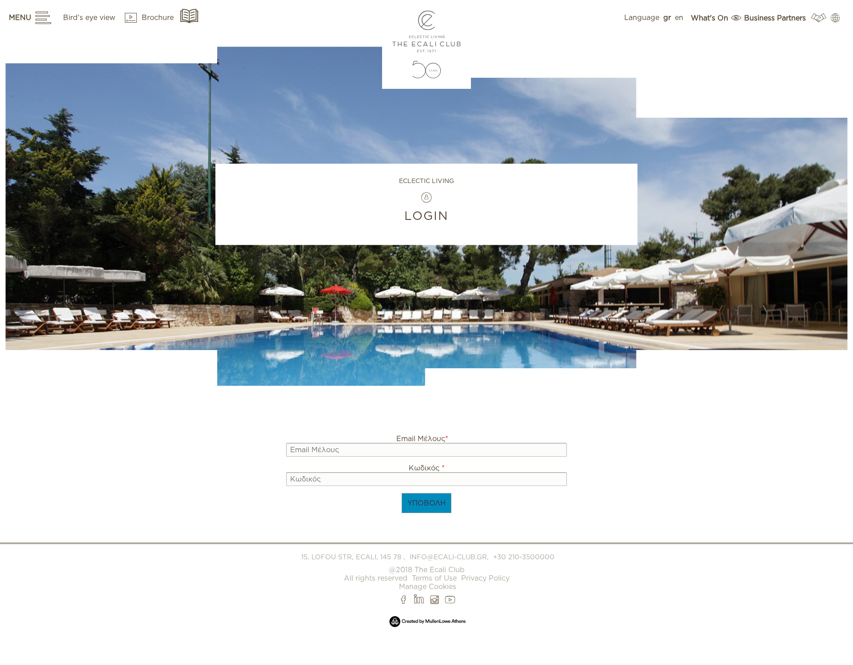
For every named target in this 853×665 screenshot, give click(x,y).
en (679, 17)
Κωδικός (427, 468)
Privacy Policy (485, 578)
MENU (20, 17)
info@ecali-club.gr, (449, 557)
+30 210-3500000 (523, 557)
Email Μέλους (422, 438)
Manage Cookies (427, 586)
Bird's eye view (90, 17)
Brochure (159, 17)
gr (667, 17)
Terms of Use (434, 578)
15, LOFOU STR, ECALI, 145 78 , (353, 557)
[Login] (834, 18)
